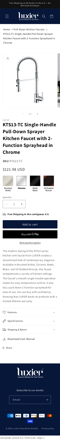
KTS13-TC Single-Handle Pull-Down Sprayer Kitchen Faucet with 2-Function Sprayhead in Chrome (29, 38)
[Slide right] (37, 113)
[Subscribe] (47, 400)
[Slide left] (22, 113)
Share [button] (9, 347)
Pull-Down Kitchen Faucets (29, 29)
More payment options (30, 242)
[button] (7, 16)
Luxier (16, 428)
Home (6, 29)
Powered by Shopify (28, 428)
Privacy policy (47, 428)
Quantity (7, 197)
